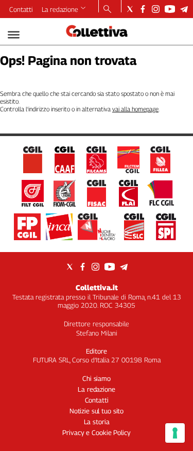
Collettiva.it (97, 287)
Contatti (21, 9)
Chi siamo (96, 378)
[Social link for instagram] (156, 9)
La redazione (60, 9)
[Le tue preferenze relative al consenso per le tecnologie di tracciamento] (175, 433)
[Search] (107, 9)
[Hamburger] (14, 35)
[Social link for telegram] (184, 9)
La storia (97, 421)
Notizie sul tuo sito (96, 411)
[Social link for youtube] (170, 9)
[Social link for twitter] (130, 9)
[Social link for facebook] (143, 9)
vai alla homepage (135, 109)
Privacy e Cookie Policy (96, 432)
